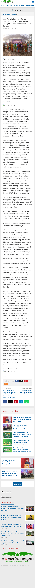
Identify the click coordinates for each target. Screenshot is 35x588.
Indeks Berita (14, 565)
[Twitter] (21, 381)
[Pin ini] (16, 401)
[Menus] (33, 2)
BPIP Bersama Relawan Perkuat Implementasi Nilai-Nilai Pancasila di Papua (22, 427)
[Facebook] (17, 381)
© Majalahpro (5, 565)
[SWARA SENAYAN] (7, 2)
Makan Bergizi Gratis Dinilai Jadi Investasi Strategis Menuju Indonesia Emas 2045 (22, 449)
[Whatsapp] (26, 401)
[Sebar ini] (5, 401)
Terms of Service (24, 565)
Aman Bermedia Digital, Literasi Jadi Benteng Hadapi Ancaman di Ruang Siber (22, 434)
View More (17, 484)
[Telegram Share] (21, 401)
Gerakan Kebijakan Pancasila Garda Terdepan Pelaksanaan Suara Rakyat (22, 419)
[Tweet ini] (10, 401)
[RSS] (6, 384)
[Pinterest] (26, 381)
